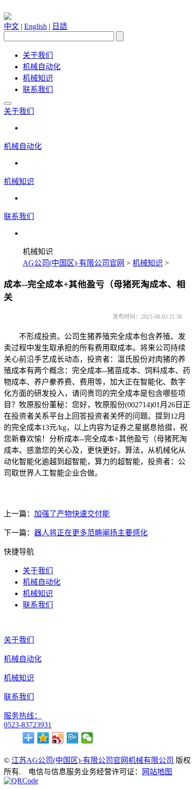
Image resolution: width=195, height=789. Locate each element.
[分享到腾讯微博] (73, 737)
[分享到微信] (87, 737)
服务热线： (23, 716)
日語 (59, 26)
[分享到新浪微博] (58, 737)
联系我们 (38, 89)
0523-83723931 (28, 725)
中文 (11, 26)
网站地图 (157, 772)
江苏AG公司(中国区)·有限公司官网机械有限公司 (92, 760)
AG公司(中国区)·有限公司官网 (73, 263)
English (35, 26)
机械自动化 (42, 67)
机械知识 (38, 78)
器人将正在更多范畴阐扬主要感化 (91, 533)
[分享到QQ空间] (43, 737)
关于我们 (38, 55)
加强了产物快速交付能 (72, 514)
